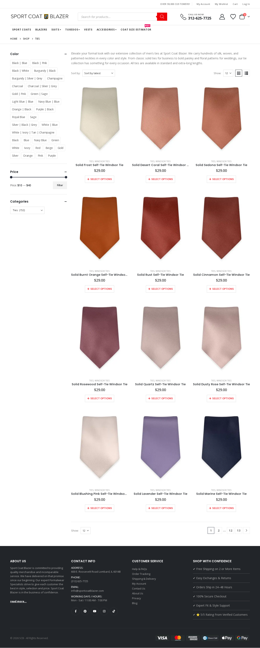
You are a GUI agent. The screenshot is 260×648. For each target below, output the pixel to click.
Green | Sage (39, 94)
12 (230, 530)
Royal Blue (18, 117)
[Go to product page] (99, 118)
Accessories (106, 29)
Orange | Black (21, 109)
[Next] (246, 530)
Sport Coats (21, 29)
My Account (203, 3)
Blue (26, 140)
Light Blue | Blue (22, 101)
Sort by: (75, 73)
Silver (15, 155)
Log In (246, 3)
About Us (137, 593)
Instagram (104, 611)
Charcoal (17, 86)
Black (15, 140)
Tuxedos (71, 29)
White (15, 148)
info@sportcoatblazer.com (87, 591)
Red (37, 148)
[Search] (162, 17)
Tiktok (114, 611)
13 (238, 530)
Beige (49, 148)
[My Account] (222, 17)
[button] (238, 73)
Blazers (41, 29)
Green (55, 140)
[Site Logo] (40, 17)
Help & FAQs (139, 569)
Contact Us (138, 588)
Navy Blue (40, 140)
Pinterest (85, 611)
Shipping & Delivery (144, 579)
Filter (60, 185)
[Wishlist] (233, 17)
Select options (101, 179)
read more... (18, 601)
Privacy (136, 598)
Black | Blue (19, 63)
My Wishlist (221, 3)
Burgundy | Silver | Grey (27, 78)
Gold (60, 148)
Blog (134, 603)
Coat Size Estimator (136, 28)
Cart (235, 3)
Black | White (20, 71)
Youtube (95, 611)
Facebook (76, 611)
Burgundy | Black (45, 71)
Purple (52, 155)
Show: (217, 73)
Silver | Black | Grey (24, 125)
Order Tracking (141, 574)
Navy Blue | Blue (48, 101)
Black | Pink (39, 63)
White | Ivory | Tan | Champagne (33, 132)
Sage (33, 117)
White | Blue (49, 125)
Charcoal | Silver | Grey (42, 86)
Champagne (54, 78)
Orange (27, 155)
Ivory (27, 148)
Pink (40, 155)
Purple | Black (44, 109)
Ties (91, 161)
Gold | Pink (19, 94)
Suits (55, 29)
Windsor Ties (102, 161)
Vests (88, 29)
